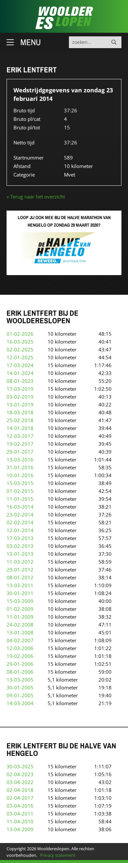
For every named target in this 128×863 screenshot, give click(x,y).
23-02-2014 (20, 514)
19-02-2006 (20, 656)
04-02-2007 (20, 640)
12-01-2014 (20, 530)
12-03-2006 (20, 648)
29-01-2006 (20, 664)
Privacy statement (57, 855)
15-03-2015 (20, 483)
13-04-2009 (20, 829)
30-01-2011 (20, 593)
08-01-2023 (20, 381)
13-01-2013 (20, 554)
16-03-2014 (20, 506)
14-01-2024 (20, 373)
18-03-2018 (20, 412)
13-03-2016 (20, 459)
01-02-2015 (20, 491)
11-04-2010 (20, 821)
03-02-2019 (20, 396)
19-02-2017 (20, 444)
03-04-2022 (20, 782)
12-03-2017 (20, 436)
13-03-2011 (20, 585)
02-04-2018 (20, 790)
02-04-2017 (20, 798)
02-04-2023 (20, 774)
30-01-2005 (20, 687)
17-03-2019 (20, 388)
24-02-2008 (20, 624)
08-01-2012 (20, 577)
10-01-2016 (20, 475)
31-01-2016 (20, 467)
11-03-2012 (20, 561)
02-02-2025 (20, 349)
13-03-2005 (20, 679)
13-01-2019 (20, 404)
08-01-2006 (20, 671)
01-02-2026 (20, 333)
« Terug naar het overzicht (36, 196)
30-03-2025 (20, 766)
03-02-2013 (20, 546)
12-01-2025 (20, 357)
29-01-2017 (20, 451)
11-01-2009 (20, 616)
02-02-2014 (20, 522)
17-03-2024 (20, 365)
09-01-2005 (20, 695)
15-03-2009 (20, 601)
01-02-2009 (20, 609)
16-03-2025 (20, 341)
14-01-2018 (20, 428)
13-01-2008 (20, 632)
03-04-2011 (20, 813)
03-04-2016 (20, 805)
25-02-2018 (20, 420)
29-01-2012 (20, 569)
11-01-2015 (20, 499)
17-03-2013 (20, 538)
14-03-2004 (20, 703)
